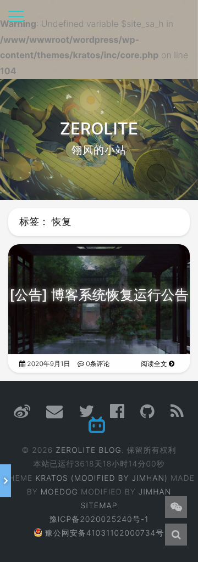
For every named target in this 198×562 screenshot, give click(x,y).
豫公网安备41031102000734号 (104, 533)
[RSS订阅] (177, 415)
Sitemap (99, 505)
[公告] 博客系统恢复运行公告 (99, 295)
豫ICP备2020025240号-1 (99, 519)
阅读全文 (155, 363)
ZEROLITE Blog (89, 450)
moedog (59, 492)
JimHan (155, 492)
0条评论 (97, 363)
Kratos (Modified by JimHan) (101, 478)
